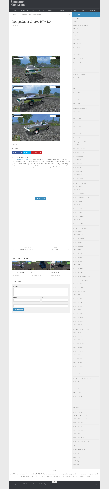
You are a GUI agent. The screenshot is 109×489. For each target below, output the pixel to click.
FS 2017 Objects (78, 351)
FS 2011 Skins (78, 212)
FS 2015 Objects (78, 302)
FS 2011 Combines (79, 190)
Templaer (58, 476)
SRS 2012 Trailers (79, 437)
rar (45, 476)
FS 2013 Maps (78, 242)
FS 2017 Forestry (79, 343)
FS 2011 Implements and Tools (82, 197)
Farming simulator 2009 (18, 10)
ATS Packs (77, 47)
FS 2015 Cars (37, 15)
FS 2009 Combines (79, 148)
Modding (25, 476)
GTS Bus (76, 453)
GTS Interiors (77, 457)
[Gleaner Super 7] (60, 265)
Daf (24, 474)
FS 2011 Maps (78, 201)
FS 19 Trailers (78, 396)
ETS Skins (76, 96)
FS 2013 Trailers (78, 268)
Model (29, 476)
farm (59, 474)
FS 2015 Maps (78, 298)
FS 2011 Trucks (78, 223)
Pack (42, 476)
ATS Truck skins (78, 66)
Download (40, 473)
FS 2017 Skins (78, 358)
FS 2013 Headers (79, 238)
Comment (16, 286)
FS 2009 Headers (79, 152)
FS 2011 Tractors (79, 216)
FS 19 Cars (77, 381)
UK (76, 476)
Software (54, 476)
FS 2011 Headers (79, 193)
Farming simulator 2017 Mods (82, 329)
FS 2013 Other (78, 250)
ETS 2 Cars (77, 115)
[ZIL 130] (41, 265)
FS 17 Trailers (78, 412)
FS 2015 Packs (78, 306)
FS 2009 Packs (78, 163)
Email (44, 297)
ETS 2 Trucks (77, 137)
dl (33, 474)
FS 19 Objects (78, 389)
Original (39, 476)
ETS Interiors (77, 85)
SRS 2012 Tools (78, 430)
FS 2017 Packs (78, 355)
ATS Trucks (77, 70)
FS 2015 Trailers (78, 321)
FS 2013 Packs (78, 253)
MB (92, 474)
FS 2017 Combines (79, 340)
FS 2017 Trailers (78, 366)
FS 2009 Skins (78, 167)
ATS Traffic (77, 54)
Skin (51, 476)
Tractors (76, 446)
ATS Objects (77, 43)
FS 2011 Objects (78, 205)
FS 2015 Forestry (79, 295)
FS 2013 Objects (78, 246)
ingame (72, 474)
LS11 (86, 474)
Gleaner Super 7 (55, 272)
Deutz (31, 474)
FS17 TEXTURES (78, 373)
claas (23, 474)
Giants (68, 474)
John (75, 474)
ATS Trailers (77, 62)
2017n (14, 474)
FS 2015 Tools (78, 313)
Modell (34, 476)
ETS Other (77, 92)
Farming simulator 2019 (80, 10)
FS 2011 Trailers (78, 220)
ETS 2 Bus (77, 111)
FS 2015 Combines (79, 291)
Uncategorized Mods (79, 449)
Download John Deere (50, 474)
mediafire (96, 474)
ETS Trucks (77, 103)
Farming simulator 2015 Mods (22, 15)
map (89, 474)
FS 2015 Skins (78, 310)
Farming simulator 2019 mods (82, 378)
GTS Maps (77, 461)
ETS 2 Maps (77, 122)
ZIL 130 (33, 272)
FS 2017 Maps (78, 347)
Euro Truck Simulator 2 (80, 108)
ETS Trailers (77, 100)
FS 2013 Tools (78, 261)
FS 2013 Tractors (79, 265)
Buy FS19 (92, 10)
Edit (56, 474)
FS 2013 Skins (78, 257)
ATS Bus (76, 28)
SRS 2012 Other (78, 422)
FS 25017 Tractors (79, 370)
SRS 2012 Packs (78, 426)
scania (48, 476)
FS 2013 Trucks (78, 272)
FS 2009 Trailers (78, 178)
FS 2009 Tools (78, 171)
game (64, 474)
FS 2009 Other (78, 160)
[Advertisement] (41, 42)
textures (70, 476)
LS (84, 474)
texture (66, 476)
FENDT (61, 474)
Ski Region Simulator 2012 (81, 416)
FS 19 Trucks (77, 400)
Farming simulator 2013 (49, 10)
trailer (74, 476)
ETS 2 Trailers (78, 133)
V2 (86, 476)
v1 (85, 476)
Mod (20, 476)
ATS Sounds (77, 51)
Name (15, 297)
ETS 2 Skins (77, 130)
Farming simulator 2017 (65, 10)
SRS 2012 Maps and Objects (82, 419)
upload (82, 476)
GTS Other (77, 464)
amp (18, 474)
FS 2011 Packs (78, 208)
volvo (88, 476)
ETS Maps (76, 88)
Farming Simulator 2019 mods (20, 159)
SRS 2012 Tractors (79, 434)
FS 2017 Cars (78, 332)
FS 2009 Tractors (79, 175)
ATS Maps (77, 39)
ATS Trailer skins (78, 58)
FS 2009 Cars (78, 145)
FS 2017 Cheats (78, 336)
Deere (27, 474)
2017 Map (77, 22)
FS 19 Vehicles (78, 404)
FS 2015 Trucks (78, 325)
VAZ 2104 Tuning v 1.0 (18, 272)
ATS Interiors (77, 36)
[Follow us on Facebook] (96, 15)
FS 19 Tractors (78, 392)
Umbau (79, 476)
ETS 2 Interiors (78, 118)
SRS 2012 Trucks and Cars (81, 441)
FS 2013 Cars (78, 231)
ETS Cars (76, 81)
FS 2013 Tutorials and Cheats (82, 276)
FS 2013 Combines (79, 235)
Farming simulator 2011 (34, 10)
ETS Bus (76, 77)
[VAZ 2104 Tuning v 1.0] (21, 265)
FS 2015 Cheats (78, 287)
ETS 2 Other (77, 126)
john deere (80, 474)
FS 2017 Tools (78, 362)
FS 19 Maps (77, 385)
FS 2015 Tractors (79, 317)
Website (15, 303)
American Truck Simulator (81, 25)
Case (20, 474)
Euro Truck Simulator (80, 74)
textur (62, 476)
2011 (11, 474)
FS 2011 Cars (78, 186)
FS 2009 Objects (78, 156)
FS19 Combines (78, 407)
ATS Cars (76, 32)
